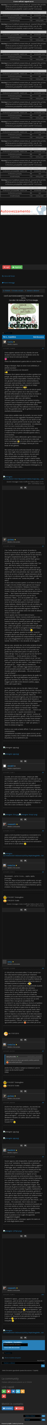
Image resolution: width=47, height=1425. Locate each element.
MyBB (9, 1423)
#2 (43, 546)
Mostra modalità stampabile (13, 1358)
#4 (43, 831)
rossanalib (12, 824)
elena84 (11, 766)
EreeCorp (20, 1423)
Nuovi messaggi (9, 283)
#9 (43, 1157)
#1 (43, 348)
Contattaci (8, 1408)
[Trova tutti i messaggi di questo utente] (21, 487)
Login (7, 267)
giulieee (11, 540)
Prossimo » (8, 333)
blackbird (11, 1150)
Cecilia (10, 342)
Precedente (8, 1342)
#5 (43, 872)
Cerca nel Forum (9, 276)
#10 (43, 1294)
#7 (43, 1051)
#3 (43, 772)
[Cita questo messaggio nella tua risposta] (25, 487)
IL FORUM (6, 291)
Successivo (17, 1342)
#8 (43, 1102)
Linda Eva (11, 865)
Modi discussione (38, 337)
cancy (10, 962)
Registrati (17, 267)
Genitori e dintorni (33, 291)
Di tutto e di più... (18, 291)
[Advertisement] (23, 239)
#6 (43, 968)
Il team (19, 1408)
